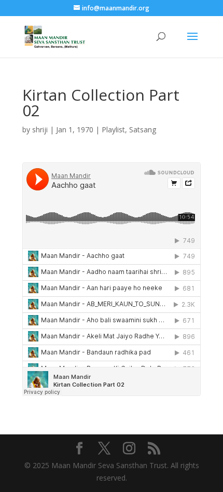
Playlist (113, 129)
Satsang (142, 129)
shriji (40, 129)
